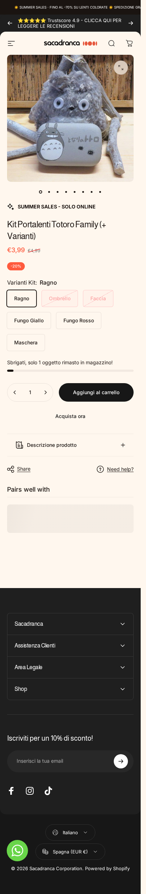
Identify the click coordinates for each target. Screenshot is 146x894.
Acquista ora (70, 416)
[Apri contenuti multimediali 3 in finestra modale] (121, 67)
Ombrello (60, 298)
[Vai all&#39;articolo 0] (40, 191)
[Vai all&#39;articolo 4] (66, 191)
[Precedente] (10, 23)
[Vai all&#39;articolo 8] (100, 191)
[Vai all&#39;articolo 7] (92, 191)
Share (23, 469)
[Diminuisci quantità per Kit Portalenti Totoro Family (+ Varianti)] (14, 392)
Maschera (26, 342)
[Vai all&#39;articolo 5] (75, 191)
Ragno (21, 298)
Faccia (98, 298)
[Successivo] (131, 23)
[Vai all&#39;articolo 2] (58, 191)
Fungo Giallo (29, 320)
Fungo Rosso (78, 320)
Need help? (120, 469)
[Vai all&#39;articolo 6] (83, 191)
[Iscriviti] (121, 761)
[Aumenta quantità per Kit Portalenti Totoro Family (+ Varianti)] (45, 392)
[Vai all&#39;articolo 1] (49, 191)
